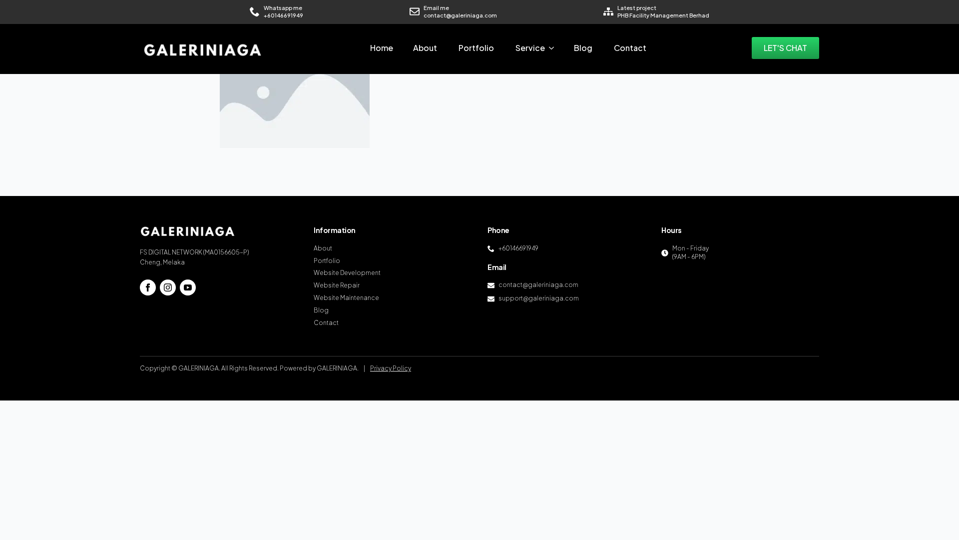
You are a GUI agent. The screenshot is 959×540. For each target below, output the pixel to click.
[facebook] (148, 288)
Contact (630, 47)
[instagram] (168, 288)
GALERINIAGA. (338, 368)
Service (530, 47)
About (425, 47)
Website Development (347, 272)
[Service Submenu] (554, 48)
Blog (583, 47)
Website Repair (337, 285)
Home (381, 47)
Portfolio (476, 47)
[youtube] (188, 288)
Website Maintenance (346, 298)
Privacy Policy (390, 368)
